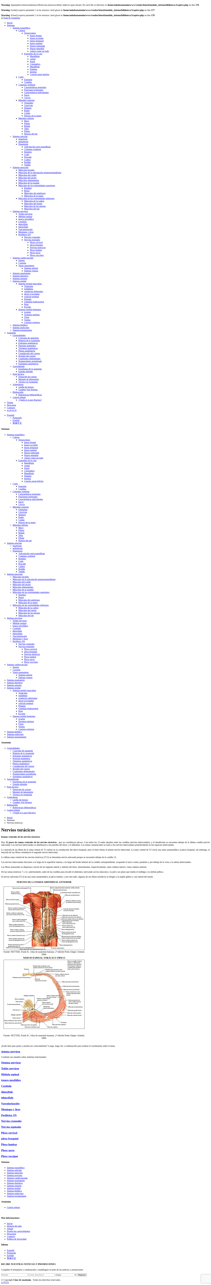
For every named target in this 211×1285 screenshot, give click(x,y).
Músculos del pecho (27, 178)
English (16, 420)
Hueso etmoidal (37, 48)
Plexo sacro (35, 252)
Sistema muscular (20, 167)
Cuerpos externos (32, 322)
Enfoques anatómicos (28, 343)
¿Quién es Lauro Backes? (30, 400)
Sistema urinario (20, 278)
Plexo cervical (36, 242)
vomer (33, 59)
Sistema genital (19, 281)
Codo (26, 154)
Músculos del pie (31, 209)
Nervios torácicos (38, 247)
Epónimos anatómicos (28, 364)
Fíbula (27, 131)
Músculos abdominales (28, 180)
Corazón (22, 263)
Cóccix (27, 97)
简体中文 (17, 423)
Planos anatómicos (26, 351)
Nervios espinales (32, 240)
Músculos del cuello (27, 175)
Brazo (27, 190)
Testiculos (28, 286)
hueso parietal (36, 43)
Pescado (28, 157)
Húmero (28, 108)
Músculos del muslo (33, 203)
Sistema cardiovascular (23, 258)
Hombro (28, 152)
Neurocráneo (30, 33)
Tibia (26, 128)
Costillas (28, 82)
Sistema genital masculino (30, 283)
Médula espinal (25, 216)
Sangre (21, 260)
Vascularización (25, 229)
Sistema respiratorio (21, 273)
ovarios (27, 312)
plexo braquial (36, 245)
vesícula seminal (31, 296)
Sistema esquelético (21, 28)
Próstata (27, 299)
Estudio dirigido (25, 371)
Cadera (27, 159)
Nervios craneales (32, 237)
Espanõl (10, 415)
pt (10, 410)
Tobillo (27, 165)
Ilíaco (26, 121)
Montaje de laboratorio (28, 379)
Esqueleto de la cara (33, 54)
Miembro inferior (26, 118)
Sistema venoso (31, 271)
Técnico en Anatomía (28, 382)
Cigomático (35, 64)
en (13, 410)
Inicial (9, 23)
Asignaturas (18, 384)
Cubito (27, 113)
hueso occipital (36, 38)
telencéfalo (23, 227)
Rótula (27, 126)
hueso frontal (36, 35)
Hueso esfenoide (37, 46)
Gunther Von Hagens (28, 389)
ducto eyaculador (32, 294)
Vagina (27, 320)
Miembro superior (26, 100)
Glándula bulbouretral (34, 302)
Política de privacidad (16, 1239)
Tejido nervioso (25, 214)
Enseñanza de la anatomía (30, 369)
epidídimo (28, 289)
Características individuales (36, 92)
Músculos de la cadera (34, 201)
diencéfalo (23, 224)
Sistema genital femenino (29, 309)
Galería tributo (19, 397)
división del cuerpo (27, 356)
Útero (26, 317)
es (8, 410)
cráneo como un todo (39, 51)
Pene (26, 304)
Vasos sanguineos (26, 265)
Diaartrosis (23, 144)
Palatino (33, 69)
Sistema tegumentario (22, 330)
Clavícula (28, 105)
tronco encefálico (26, 219)
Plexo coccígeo (37, 255)
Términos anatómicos (28, 348)
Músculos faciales (26, 170)
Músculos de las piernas (35, 206)
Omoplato (28, 103)
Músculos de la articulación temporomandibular (39, 172)
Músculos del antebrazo (35, 193)
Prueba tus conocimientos (18, 1231)
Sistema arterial (31, 268)
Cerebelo (22, 221)
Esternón (28, 79)
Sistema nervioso (20, 211)
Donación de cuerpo (27, 376)
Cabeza (21, 30)
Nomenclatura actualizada (30, 361)
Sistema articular (20, 136)
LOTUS (5, 1282)
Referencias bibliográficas (30, 395)
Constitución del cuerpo (29, 353)
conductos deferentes (33, 291)
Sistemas (11, 25)
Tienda (10, 402)
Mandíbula (35, 56)
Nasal (32, 61)
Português (17, 418)
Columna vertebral (26, 85)
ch (15, 410)
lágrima (33, 72)
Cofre (21, 77)
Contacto (11, 407)
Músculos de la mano (33, 196)
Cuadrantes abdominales (29, 358)
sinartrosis (22, 139)
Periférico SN (24, 234)
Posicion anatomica (27, 345)
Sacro (26, 95)
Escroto (27, 307)
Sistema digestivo (20, 276)
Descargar (11, 405)
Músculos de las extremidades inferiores (36, 198)
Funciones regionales (33, 90)
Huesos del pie (30, 134)
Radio (27, 110)
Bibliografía (18, 392)
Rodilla (27, 162)
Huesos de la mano (32, 116)
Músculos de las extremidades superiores (36, 185)
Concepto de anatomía (28, 338)
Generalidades (19, 335)
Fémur (27, 123)
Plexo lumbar (36, 250)
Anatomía (11, 333)
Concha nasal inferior (39, 74)
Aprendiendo (19, 366)
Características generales (35, 87)
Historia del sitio (14, 1226)
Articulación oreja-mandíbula (37, 147)
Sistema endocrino (21, 327)
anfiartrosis (23, 141)
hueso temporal (37, 41)
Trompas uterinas (32, 314)
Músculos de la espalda (28, 183)
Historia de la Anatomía (29, 340)
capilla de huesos (26, 387)
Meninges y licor (26, 232)
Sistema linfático (20, 325)
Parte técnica (18, 374)
